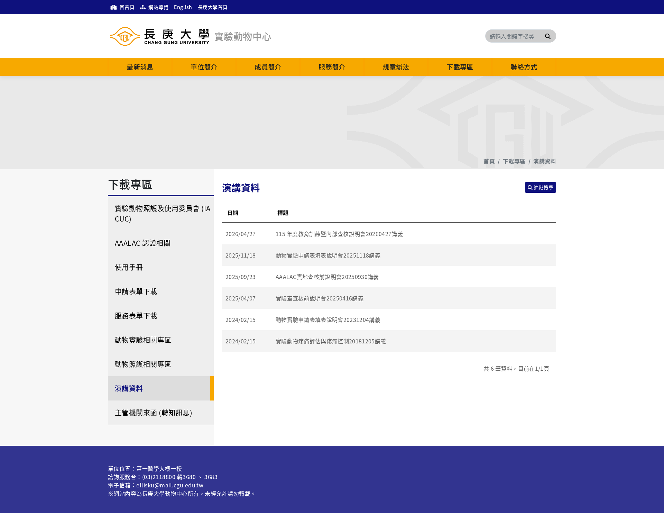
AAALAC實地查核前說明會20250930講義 (327, 276)
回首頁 (126, 6)
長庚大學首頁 (213, 6)
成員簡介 (268, 67)
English (183, 6)
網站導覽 (157, 6)
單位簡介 (204, 67)
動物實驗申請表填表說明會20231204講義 (328, 319)
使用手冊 (129, 267)
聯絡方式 (523, 67)
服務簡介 (332, 67)
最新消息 (140, 67)
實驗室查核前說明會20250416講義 (319, 298)
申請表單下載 (136, 291)
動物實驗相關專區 (143, 340)
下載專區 (459, 67)
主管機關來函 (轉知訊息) (153, 412)
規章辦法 (395, 67)
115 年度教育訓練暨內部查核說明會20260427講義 (339, 234)
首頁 (489, 161)
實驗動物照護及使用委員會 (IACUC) (163, 213)
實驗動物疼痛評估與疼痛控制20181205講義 (331, 341)
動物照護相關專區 (143, 364)
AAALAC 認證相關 (142, 243)
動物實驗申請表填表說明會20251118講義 (328, 255)
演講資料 (544, 161)
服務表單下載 (136, 315)
